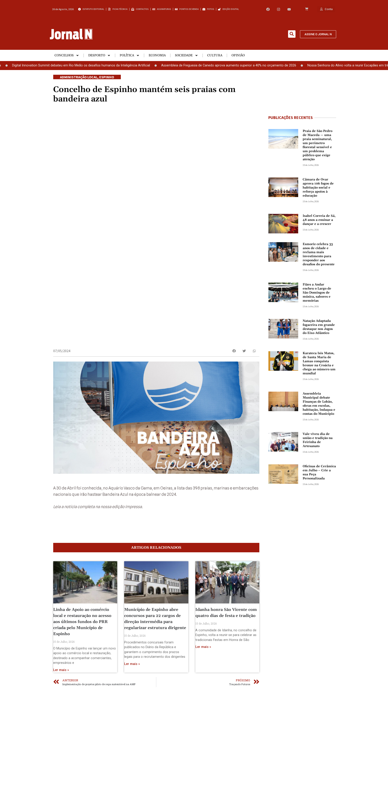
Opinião (238, 55)
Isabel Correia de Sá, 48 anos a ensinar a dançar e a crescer (319, 220)
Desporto (96, 55)
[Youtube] (289, 9)
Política (127, 55)
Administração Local (78, 77)
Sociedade (184, 55)
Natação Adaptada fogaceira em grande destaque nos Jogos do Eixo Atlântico (319, 327)
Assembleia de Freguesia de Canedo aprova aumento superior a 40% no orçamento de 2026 (207, 65)
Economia (157, 55)
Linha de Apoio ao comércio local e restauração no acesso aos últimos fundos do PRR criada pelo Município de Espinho (82, 621)
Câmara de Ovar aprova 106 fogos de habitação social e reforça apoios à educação (318, 188)
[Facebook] (268, 9)
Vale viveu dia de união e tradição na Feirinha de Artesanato (318, 440)
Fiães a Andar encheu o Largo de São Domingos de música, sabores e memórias (317, 293)
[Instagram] (278, 9)
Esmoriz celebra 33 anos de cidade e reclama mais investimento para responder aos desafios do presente (319, 254)
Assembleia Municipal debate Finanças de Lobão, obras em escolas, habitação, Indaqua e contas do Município (319, 404)
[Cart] (307, 9)
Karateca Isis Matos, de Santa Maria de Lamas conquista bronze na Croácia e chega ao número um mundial (319, 363)
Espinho (106, 77)
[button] (291, 34)
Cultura (214, 55)
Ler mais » (61, 670)
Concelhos (64, 55)
